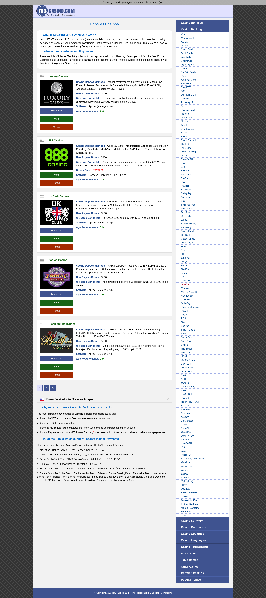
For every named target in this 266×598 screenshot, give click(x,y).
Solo (183, 201)
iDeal (183, 276)
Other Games (189, 566)
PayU (184, 314)
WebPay (185, 470)
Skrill (183, 106)
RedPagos (186, 189)
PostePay (186, 455)
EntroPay (185, 258)
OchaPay (186, 303)
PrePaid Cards (188, 72)
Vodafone (185, 462)
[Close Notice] (160, 2)
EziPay (184, 474)
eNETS (184, 254)
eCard (184, 246)
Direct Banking (188, 151)
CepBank (185, 235)
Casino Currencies (193, 527)
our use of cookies (146, 2)
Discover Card (188, 95)
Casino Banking (191, 29)
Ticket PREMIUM (190, 402)
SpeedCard (186, 337)
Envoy (184, 163)
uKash (184, 356)
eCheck (185, 383)
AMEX (184, 42)
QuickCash (186, 117)
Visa (183, 34)
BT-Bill (184, 424)
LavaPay (185, 280)
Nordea (184, 121)
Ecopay (185, 405)
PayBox (185, 311)
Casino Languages (193, 540)
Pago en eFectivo (190, 307)
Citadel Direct (188, 239)
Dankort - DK (187, 436)
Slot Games (188, 553)
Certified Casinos (192, 573)
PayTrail (185, 186)
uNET (184, 485)
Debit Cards (187, 53)
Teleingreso (186, 348)
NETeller (185, 114)
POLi (183, 76)
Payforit (185, 398)
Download (56, 110)
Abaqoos (185, 409)
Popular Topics (191, 579)
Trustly (184, 125)
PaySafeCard (188, 110)
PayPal (184, 178)
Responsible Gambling (148, 593)
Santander (186, 197)
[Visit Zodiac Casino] (57, 276)
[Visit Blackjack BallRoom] (57, 340)
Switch (184, 345)
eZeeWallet (186, 57)
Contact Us (166, 593)
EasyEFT (186, 87)
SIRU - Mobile (188, 330)
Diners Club (187, 367)
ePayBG (185, 261)
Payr (183, 182)
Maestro (185, 288)
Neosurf (185, 45)
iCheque (185, 439)
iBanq (184, 273)
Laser (184, 451)
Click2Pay (186, 432)
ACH (183, 379)
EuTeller (185, 170)
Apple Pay (186, 227)
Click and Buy (188, 386)
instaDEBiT (186, 371)
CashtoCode (187, 61)
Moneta (185, 477)
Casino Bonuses (192, 22)
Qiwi (183, 322)
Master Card (187, 38)
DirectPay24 (187, 242)
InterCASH (186, 443)
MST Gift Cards (189, 292)
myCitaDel (186, 394)
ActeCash (186, 413)
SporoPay (186, 341)
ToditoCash (186, 352)
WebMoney (187, 466)
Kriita (183, 390)
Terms (56, 127)
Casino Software (192, 520)
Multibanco (186, 299)
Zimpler (185, 98)
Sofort (184, 333)
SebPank (185, 326)
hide (183, 515)
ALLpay (185, 417)
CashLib (185, 144)
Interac (184, 68)
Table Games (189, 560)
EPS (183, 167)
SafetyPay (186, 193)
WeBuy (184, 220)
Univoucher (187, 216)
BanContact (187, 421)
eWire (184, 265)
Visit (56, 119)
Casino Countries (192, 533)
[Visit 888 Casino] (57, 157)
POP (183, 318)
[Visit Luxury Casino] (57, 93)
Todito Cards (187, 208)
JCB (183, 91)
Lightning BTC (188, 64)
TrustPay (185, 212)
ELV (183, 250)
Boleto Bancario (189, 140)
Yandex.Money (188, 223)
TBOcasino (117, 593)
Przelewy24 (187, 102)
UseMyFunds (188, 360)
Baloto (184, 136)
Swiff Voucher (188, 205)
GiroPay (185, 269)
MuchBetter (187, 296)
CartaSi (185, 428)
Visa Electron (187, 129)
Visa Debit (186, 83)
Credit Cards (187, 49)
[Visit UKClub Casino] (57, 212)
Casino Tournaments (194, 546)
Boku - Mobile (188, 231)
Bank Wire (186, 364)
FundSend (186, 174)
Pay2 (183, 375)
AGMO (184, 132)
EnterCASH (187, 159)
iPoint (184, 447)
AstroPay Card (188, 80)
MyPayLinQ (187, 481)
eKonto (184, 155)
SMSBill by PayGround (192, 458)
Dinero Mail (186, 148)
